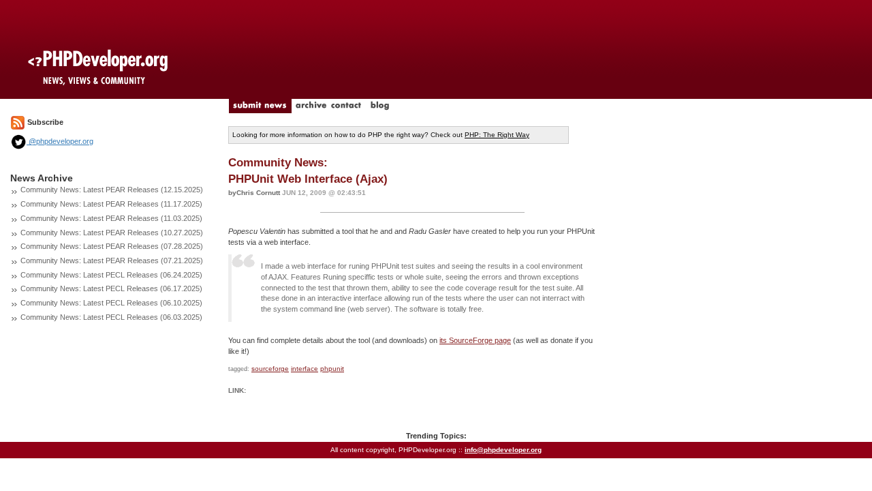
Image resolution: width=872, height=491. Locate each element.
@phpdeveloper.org (60, 141)
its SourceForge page (475, 340)
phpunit (332, 368)
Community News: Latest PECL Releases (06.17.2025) (111, 288)
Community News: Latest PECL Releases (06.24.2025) (111, 275)
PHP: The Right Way (497, 134)
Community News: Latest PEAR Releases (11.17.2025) (111, 204)
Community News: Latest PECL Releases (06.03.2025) (111, 317)
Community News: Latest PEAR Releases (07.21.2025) (111, 260)
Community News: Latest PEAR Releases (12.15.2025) (111, 189)
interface (304, 368)
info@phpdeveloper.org (503, 449)
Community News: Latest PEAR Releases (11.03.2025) (111, 218)
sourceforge (270, 368)
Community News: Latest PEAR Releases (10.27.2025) (111, 232)
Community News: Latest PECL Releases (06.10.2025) (111, 303)
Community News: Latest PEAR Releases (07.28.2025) (111, 246)
